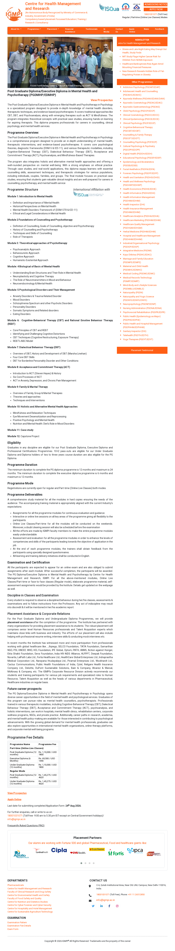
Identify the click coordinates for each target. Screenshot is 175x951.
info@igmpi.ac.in (16, 819)
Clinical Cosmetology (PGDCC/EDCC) (141, 115)
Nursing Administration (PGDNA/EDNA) (142, 308)
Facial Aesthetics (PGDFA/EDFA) (139, 169)
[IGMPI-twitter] (93, 906)
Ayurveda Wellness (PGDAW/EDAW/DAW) (144, 98)
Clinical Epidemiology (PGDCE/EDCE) (141, 119)
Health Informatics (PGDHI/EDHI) (139, 193)
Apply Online (132, 30)
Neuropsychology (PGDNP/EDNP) (139, 304)
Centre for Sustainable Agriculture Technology (30, 911)
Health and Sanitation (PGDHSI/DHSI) (141, 177)
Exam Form (13, 929)
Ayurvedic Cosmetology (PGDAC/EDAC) (142, 102)
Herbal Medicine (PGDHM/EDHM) (139, 231)
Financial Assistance (70, 30)
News (146, 29)
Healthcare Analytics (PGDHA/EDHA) (141, 216)
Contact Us (119, 30)
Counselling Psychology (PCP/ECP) (140, 142)
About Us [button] (15, 29)
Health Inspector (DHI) (134, 204)
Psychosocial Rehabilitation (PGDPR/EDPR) (144, 312)
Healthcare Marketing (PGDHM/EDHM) (142, 220)
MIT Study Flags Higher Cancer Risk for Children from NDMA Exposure (141, 58)
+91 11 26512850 (136, 894)
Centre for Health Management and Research (132, 43)
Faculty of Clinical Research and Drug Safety (29, 891)
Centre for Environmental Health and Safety (29, 895)
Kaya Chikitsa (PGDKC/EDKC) (137, 254)
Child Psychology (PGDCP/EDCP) (139, 111)
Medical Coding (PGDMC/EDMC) (139, 273)
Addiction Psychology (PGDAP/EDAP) (141, 87)
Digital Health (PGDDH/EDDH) (137, 153)
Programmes (33, 29)
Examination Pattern (17, 922)
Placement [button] (52, 29)
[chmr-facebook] (109, 906)
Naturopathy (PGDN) (133, 292)
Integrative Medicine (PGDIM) (137, 250)
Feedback (159, 29)
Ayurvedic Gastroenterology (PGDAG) (141, 107)
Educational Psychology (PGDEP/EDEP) (142, 158)
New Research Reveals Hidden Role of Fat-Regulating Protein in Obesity (143, 73)
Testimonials (91, 29)
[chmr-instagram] (117, 906)
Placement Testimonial (142, 350)
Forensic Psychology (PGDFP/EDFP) (140, 173)
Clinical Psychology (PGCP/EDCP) (139, 123)
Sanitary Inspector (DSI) (134, 331)
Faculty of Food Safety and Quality (24, 898)
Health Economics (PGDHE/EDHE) (139, 189)
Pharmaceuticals (16, 885)
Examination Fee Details (19, 925)
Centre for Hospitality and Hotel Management (30, 908)
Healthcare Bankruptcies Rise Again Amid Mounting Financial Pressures (142, 66)
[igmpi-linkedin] (101, 906)
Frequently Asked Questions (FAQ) (26, 825)
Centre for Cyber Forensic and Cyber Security (29, 905)
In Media (106, 30)
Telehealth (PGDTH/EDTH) (135, 335)
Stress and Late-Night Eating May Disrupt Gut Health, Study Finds (144, 51)
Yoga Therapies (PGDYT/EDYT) (138, 339)
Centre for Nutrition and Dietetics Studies (28, 902)
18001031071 (150, 14)
